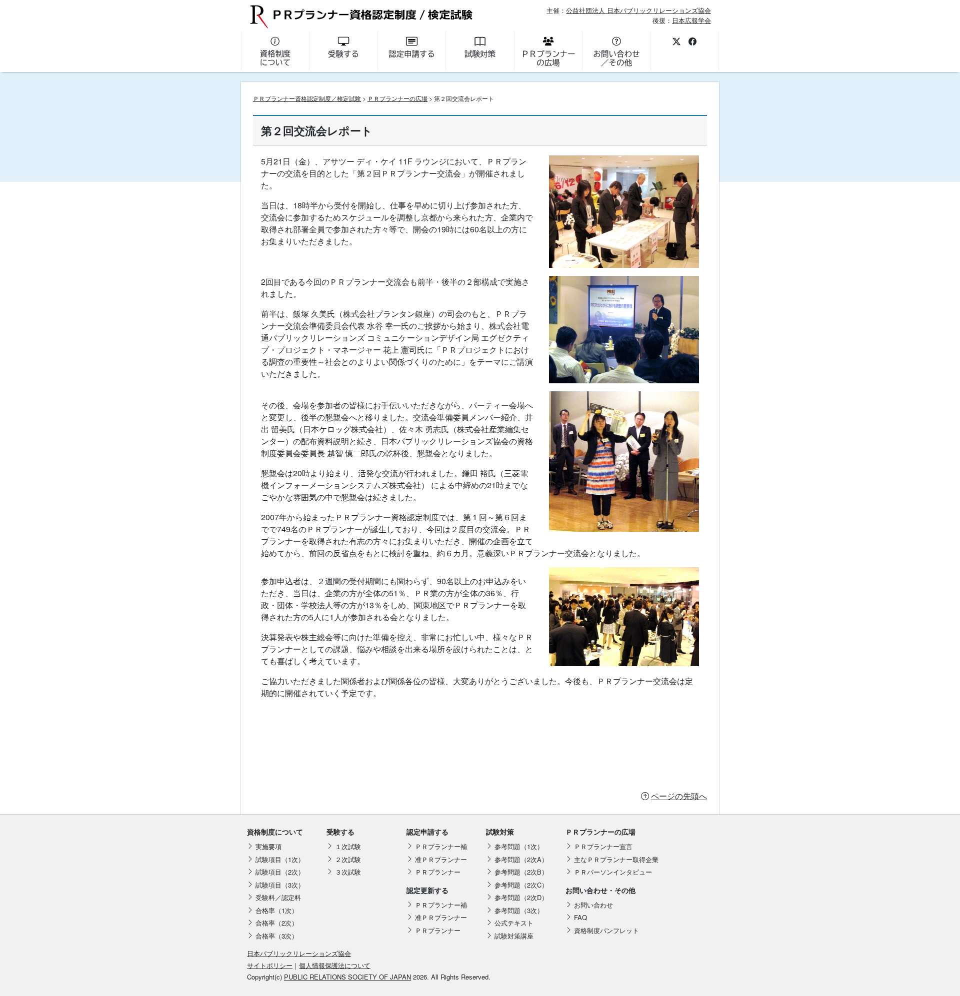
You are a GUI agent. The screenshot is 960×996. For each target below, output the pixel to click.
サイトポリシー (269, 965)
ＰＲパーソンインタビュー (613, 872)
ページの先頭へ (679, 796)
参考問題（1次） (519, 846)
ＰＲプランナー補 (441, 846)
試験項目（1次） (280, 859)
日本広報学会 (691, 19)
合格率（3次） (277, 936)
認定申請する (427, 832)
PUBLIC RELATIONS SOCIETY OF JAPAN (347, 977)
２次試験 (348, 859)
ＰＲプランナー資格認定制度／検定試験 (307, 98)
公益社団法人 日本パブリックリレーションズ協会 (638, 10)
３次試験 (348, 872)
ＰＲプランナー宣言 (603, 846)
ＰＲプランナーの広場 (398, 98)
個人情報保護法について (334, 965)
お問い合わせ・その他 (601, 890)
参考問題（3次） (519, 910)
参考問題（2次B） (521, 872)
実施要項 (269, 846)
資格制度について (275, 832)
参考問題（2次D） (521, 897)
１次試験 (348, 846)
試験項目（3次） (280, 885)
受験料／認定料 (278, 897)
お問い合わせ (593, 905)
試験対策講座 (514, 936)
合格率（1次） (277, 910)
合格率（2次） (277, 923)
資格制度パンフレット (606, 930)
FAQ (580, 917)
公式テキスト (514, 923)
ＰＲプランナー (437, 872)
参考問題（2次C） (521, 885)
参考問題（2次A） (521, 859)
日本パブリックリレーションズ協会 (299, 953)
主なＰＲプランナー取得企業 (616, 859)
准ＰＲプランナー (441, 859)
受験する (340, 832)
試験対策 (500, 832)
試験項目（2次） (280, 872)
